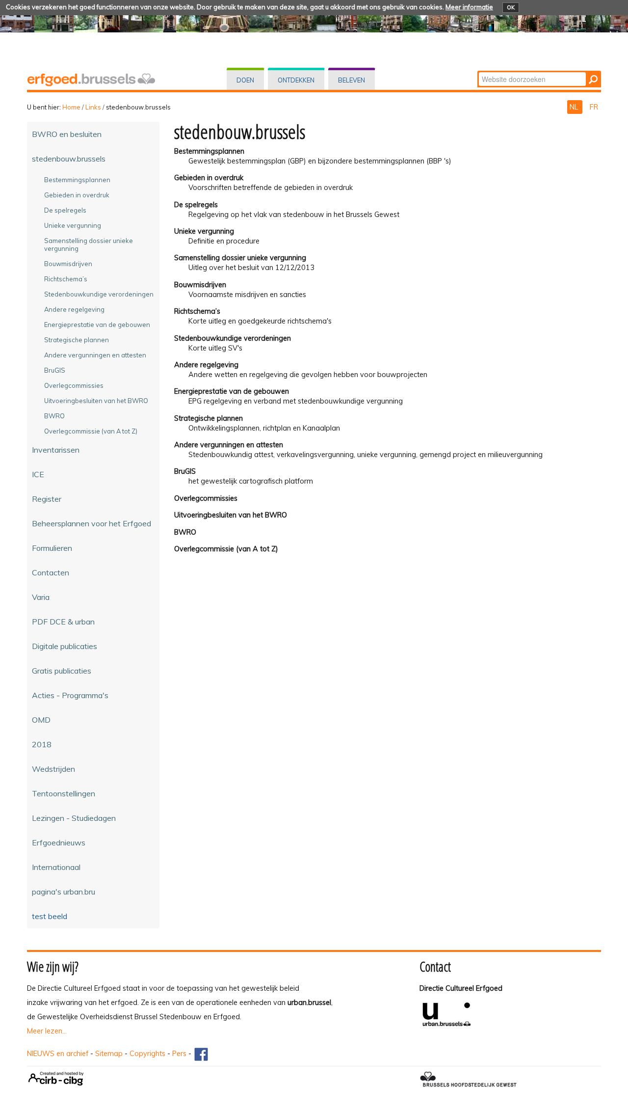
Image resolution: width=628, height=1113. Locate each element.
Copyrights (147, 1053)
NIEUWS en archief (57, 1053)
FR (594, 107)
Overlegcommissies (205, 498)
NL (575, 107)
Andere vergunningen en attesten (228, 444)
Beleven (351, 80)
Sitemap (109, 1053)
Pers (179, 1053)
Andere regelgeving (206, 364)
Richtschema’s (197, 311)
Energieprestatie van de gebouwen (231, 391)
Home (71, 107)
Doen (245, 80)
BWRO (185, 532)
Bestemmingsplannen (209, 151)
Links (93, 107)
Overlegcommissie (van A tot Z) (226, 548)
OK (511, 7)
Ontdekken (296, 80)
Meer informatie (469, 7)
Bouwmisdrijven (200, 284)
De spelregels (196, 204)
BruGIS (185, 471)
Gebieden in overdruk (208, 177)
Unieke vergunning (204, 231)
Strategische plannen (208, 418)
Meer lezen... (47, 1031)
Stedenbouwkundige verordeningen (232, 338)
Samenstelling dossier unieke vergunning (240, 257)
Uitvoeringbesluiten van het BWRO (230, 515)
